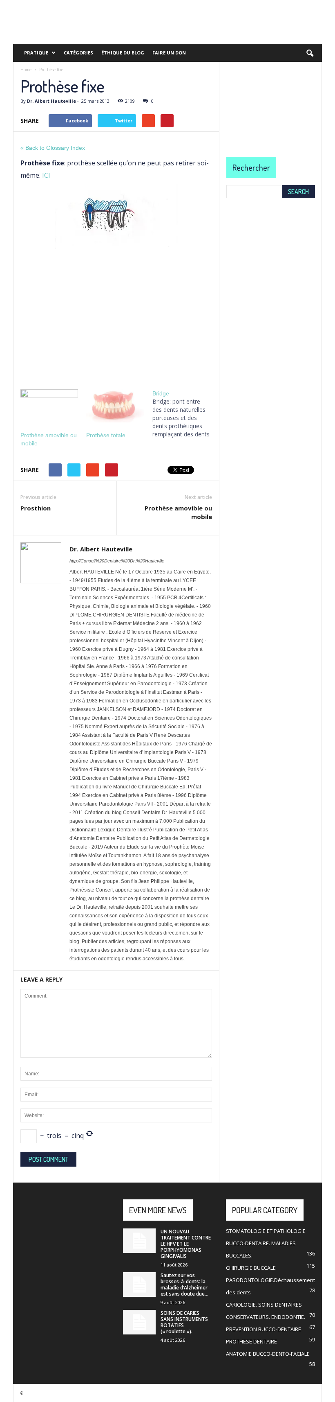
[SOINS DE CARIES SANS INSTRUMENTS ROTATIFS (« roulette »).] (139, 1322)
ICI (46, 175)
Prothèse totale (105, 435)
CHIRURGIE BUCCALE (251, 1267)
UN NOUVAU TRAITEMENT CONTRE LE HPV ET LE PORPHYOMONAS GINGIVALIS (186, 1244)
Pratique (36, 53)
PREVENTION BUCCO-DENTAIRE (263, 1329)
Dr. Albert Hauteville (51, 101)
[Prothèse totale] (115, 405)
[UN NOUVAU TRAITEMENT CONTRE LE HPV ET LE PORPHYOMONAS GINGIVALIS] (139, 1240)
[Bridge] (185, 413)
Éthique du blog (122, 53)
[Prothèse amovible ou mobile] (49, 405)
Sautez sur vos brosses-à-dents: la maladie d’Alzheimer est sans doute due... (184, 1284)
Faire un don (169, 53)
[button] (310, 54)
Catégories (78, 53)
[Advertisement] (116, 316)
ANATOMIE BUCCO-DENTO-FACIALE (268, 1353)
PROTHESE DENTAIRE (251, 1341)
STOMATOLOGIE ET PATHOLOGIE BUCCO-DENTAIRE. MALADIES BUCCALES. (266, 1243)
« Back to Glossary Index (52, 147)
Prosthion (35, 508)
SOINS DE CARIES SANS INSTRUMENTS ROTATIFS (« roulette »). (184, 1322)
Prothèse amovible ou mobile (178, 512)
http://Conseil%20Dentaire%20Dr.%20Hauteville (116, 560)
